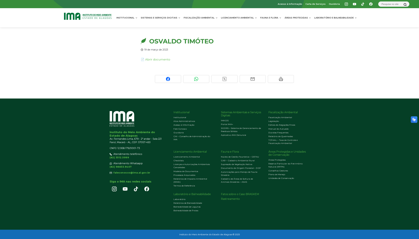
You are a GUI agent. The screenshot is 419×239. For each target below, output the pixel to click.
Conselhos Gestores (278, 170)
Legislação (273, 121)
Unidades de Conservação (281, 178)
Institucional (125, 17)
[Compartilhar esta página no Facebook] (168, 79)
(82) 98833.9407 (121, 166)
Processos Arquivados (184, 175)
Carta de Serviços (315, 4)
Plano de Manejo (276, 174)
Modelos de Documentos (185, 171)
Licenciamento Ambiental (237, 17)
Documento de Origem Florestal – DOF (241, 168)
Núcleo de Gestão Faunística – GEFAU (240, 157)
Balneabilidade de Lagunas (187, 207)
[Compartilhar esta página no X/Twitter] (224, 79)
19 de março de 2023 (156, 49)
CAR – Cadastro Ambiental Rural (238, 160)
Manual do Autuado (278, 129)
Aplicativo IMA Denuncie (233, 135)
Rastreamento (230, 198)
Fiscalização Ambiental (199, 17)
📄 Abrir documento (155, 59)
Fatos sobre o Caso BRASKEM (240, 194)
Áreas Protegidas (296, 17)
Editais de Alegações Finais (281, 125)
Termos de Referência (184, 185)
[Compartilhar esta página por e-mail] (252, 79)
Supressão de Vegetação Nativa (236, 164)
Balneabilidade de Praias (185, 210)
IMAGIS (224, 120)
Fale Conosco (180, 129)
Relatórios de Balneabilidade (187, 203)
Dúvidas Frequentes (278, 132)
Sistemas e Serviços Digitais (159, 17)
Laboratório (179, 199)
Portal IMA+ (227, 124)
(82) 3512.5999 (119, 157)
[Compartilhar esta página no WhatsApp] (196, 79)
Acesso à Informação (290, 4)
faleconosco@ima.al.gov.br (131, 172)
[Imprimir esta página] (281, 79)
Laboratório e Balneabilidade (334, 17)
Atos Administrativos (184, 121)
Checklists (178, 160)
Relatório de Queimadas (280, 136)
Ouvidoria (334, 4)
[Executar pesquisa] (405, 4)
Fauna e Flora (269, 17)
